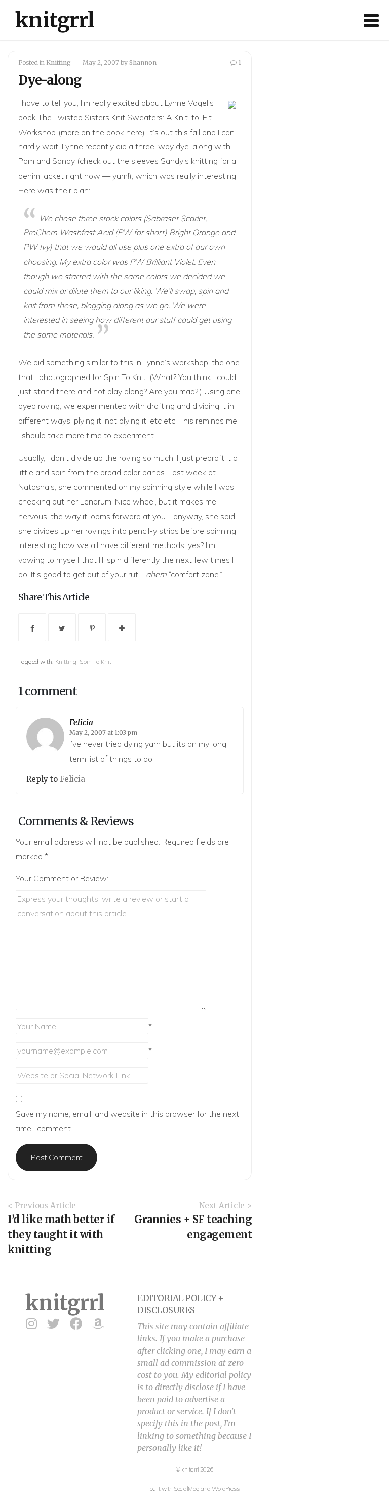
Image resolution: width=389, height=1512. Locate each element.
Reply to (43, 779)
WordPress (226, 1488)
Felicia (81, 722)
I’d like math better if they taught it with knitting (61, 1234)
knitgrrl (55, 20)
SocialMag (187, 1488)
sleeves (145, 161)
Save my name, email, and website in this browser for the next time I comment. (127, 1121)
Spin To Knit (95, 661)
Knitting (58, 62)
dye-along (194, 146)
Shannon (143, 62)
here (134, 132)
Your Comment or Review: (62, 878)
